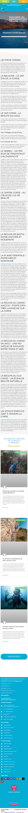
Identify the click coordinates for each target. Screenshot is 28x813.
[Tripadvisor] (17, 779)
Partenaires (24, 800)
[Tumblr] (2, 779)
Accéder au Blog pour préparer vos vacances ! (14, 656)
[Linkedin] (5, 779)
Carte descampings (4, 1)
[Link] (20, 779)
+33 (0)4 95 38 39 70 (14, 4)
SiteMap (2, 801)
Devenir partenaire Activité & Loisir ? (8, 699)
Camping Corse (18, 800)
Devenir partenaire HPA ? (6, 698)
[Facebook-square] (14, 779)
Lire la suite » (5, 507)
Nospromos (14, 1)
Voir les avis (14, 795)
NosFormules (23, 1)
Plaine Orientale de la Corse (9, 264)
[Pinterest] (8, 779)
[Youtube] (2, 782)
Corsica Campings (5, 800)
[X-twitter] (23, 779)
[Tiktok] (11, 779)
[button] (27, 9)
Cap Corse (5, 119)
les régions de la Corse (10, 419)
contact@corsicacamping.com (14, 5)
